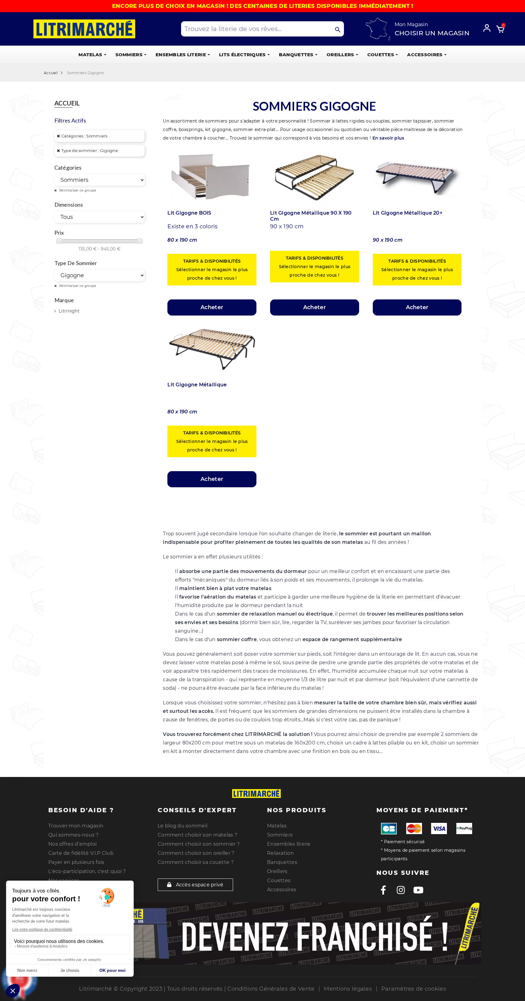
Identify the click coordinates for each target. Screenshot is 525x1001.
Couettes (278, 880)
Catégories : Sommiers (84, 135)
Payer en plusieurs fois (76, 862)
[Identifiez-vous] (489, 27)
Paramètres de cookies (413, 989)
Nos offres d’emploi (72, 844)
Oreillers (277, 871)
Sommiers (280, 835)
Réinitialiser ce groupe (77, 190)
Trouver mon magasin (75, 826)
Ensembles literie (289, 844)
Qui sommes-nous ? (73, 835)
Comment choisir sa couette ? (196, 862)
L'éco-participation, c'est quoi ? (87, 871)
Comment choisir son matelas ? (197, 835)
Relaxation (280, 853)
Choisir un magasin (432, 33)
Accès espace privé (198, 885)
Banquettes (282, 862)
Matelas (277, 826)
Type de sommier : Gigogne (89, 150)
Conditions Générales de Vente (270, 989)
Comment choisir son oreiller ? (196, 853)
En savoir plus (388, 138)
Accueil (67, 103)
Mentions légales (348, 989)
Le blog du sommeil (183, 826)
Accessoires (281, 889)
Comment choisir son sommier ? (199, 844)
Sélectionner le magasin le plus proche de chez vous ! (212, 269)
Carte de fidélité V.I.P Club (81, 853)
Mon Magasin (411, 24)
